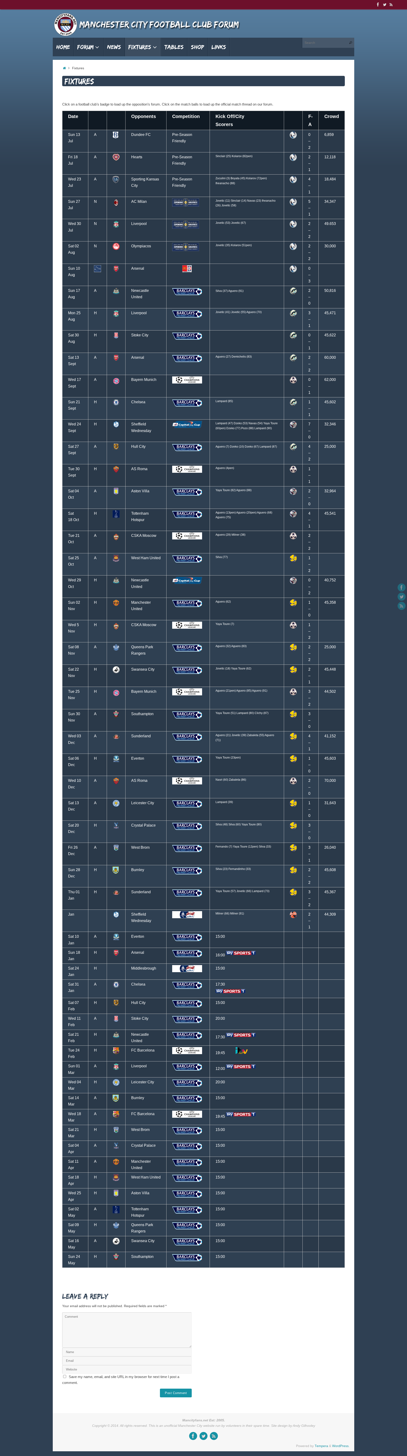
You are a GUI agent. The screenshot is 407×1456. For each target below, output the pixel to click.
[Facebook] (378, 4)
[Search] (350, 43)
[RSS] (391, 4)
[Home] (64, 68)
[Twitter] (384, 4)
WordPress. (341, 1446)
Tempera (321, 1446)
